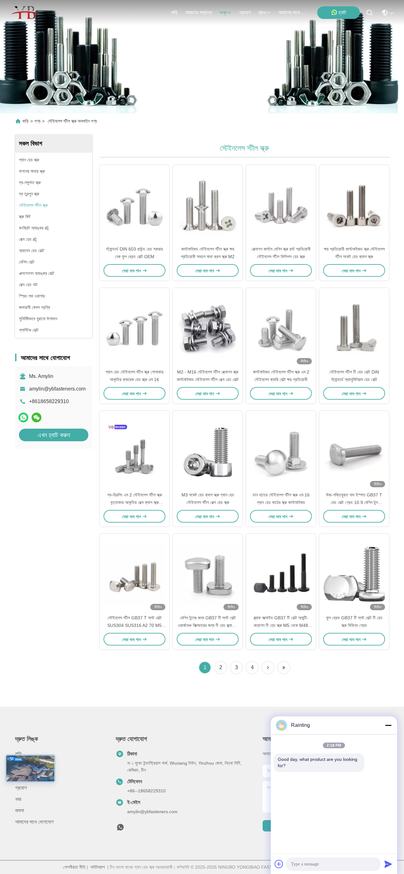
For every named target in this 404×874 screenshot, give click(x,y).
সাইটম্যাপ (98, 867)
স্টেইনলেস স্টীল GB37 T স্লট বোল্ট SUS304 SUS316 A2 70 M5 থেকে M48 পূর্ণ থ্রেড (134, 625)
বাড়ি (174, 12)
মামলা (19, 810)
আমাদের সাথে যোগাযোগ (293, 12)
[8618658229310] (120, 828)
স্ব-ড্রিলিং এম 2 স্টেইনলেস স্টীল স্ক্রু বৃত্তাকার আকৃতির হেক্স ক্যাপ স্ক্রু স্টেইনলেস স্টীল (134, 502)
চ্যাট (342, 12)
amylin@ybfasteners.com (57, 388)
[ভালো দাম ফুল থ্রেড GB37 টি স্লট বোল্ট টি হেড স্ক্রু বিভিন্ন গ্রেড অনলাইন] (354, 574)
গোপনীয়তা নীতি (74, 867)
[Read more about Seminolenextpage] (268, 667)
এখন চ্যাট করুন (54, 434)
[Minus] (388, 725)
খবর (18, 799)
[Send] (388, 864)
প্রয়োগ (245, 12)
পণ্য (223, 12)
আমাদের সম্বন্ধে (198, 12)
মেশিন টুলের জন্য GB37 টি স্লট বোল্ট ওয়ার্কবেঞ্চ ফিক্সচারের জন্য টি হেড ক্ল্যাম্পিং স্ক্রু (208, 625)
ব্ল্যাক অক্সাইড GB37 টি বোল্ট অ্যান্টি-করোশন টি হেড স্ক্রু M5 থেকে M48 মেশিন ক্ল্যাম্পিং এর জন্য (281, 625)
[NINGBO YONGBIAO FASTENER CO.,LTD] (25, 12)
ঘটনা (262, 12)
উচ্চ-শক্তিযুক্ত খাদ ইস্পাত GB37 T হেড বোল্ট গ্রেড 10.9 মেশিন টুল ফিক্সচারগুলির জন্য (354, 502)
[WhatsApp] (23, 417)
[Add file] (279, 864)
